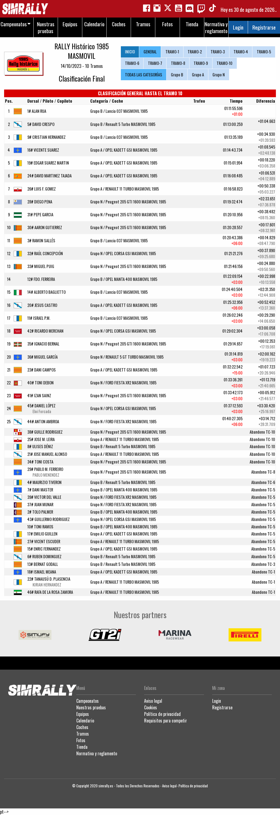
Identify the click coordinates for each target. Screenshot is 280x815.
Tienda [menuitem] (192, 24)
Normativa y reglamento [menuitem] (216, 27)
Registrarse (264, 27)
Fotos (80, 740)
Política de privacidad (162, 714)
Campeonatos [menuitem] (14, 24)
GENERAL (150, 51)
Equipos (82, 714)
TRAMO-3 (218, 51)
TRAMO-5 (264, 51)
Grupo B (177, 74)
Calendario (85, 720)
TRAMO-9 (201, 63)
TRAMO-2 (195, 51)
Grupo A (198, 74)
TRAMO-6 (132, 63)
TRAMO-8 (178, 63)
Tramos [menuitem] (143, 24)
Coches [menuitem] (119, 24)
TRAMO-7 (155, 63)
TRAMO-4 (241, 51)
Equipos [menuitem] (70, 24)
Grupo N (218, 74)
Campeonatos (87, 701)
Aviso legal (153, 701)
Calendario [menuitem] (94, 24)
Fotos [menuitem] (167, 24)
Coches (82, 727)
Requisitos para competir (165, 720)
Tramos (82, 733)
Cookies (150, 707)
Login (238, 27)
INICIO (130, 51)
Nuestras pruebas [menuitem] (45, 27)
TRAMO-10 (224, 63)
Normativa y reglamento (96, 753)
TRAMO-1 (172, 51)
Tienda (82, 747)
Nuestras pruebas (91, 707)
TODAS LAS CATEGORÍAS (143, 74)
